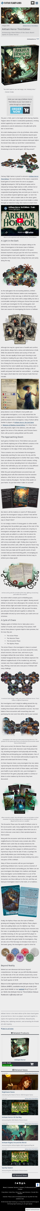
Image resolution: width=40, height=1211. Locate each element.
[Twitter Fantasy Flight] (18, 1183)
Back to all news (7, 1029)
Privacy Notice (5, 1192)
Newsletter (20, 1193)
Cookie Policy (12, 1192)
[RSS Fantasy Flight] (24, 1183)
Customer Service (13, 1187)
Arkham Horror (20, 1060)
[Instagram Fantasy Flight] (20, 1183)
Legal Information (26, 1192)
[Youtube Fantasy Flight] (22, 1183)
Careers (21, 1187)
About (4, 1187)
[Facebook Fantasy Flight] (16, 1183)
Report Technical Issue (32, 1209)
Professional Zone (30, 1187)
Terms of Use (18, 1192)
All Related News (20, 1175)
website (21, 989)
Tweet (37, 39)
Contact (20, 1189)
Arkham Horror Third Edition (30, 25)
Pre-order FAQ (34, 1192)
